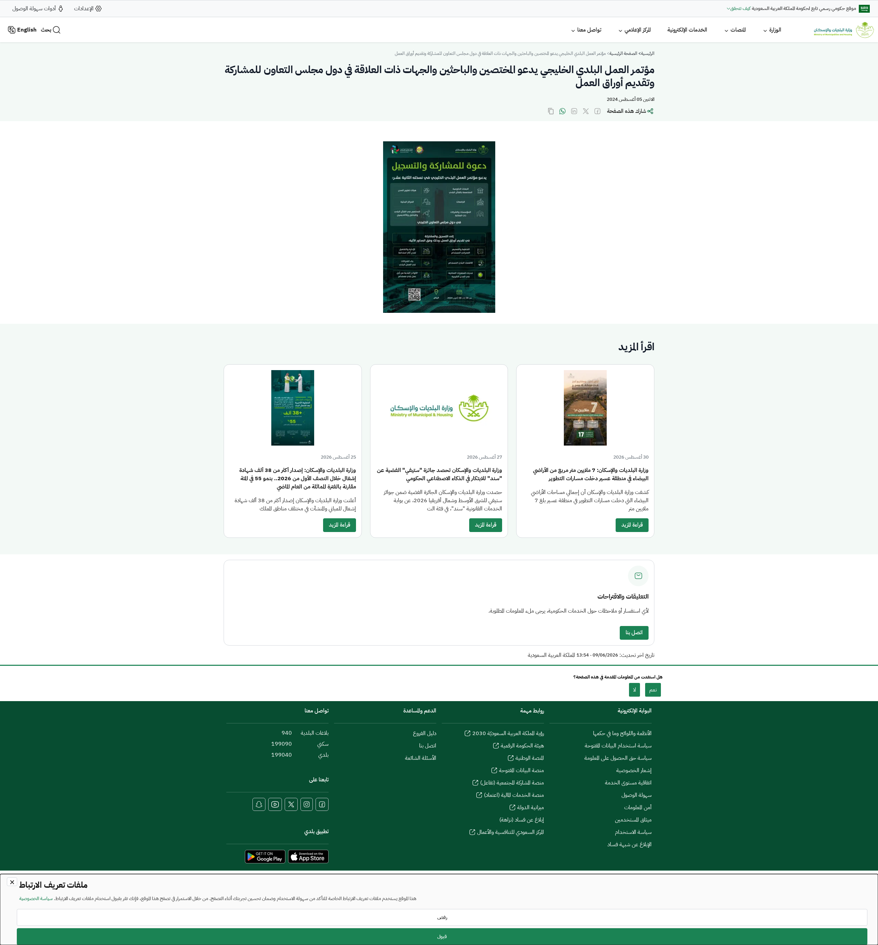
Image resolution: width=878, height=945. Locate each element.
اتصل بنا (634, 632)
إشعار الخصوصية (634, 770)
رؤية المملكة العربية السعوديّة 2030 (508, 733)
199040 (281, 755)
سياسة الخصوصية (36, 898)
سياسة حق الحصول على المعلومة (618, 758)
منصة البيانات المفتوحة (521, 770)
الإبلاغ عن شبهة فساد (629, 844)
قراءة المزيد (632, 525)
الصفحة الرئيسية (623, 53)
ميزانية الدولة (530, 807)
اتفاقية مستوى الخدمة (628, 783)
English (27, 30)
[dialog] (439, 909)
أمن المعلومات (638, 807)
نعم (653, 690)
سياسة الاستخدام (633, 832)
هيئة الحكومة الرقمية (522, 746)
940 (287, 733)
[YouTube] (275, 804)
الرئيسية (647, 53)
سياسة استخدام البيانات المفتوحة (618, 746)
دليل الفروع (424, 733)
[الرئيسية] (844, 30)
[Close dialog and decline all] (12, 881)
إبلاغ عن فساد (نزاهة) (521, 820)
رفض (442, 917)
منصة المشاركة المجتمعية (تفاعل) (512, 783)
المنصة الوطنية (529, 758)
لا (634, 690)
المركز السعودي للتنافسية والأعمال (510, 832)
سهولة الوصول (636, 795)
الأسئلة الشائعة (420, 758)
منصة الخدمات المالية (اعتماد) (514, 795)
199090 (281, 744)
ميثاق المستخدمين (633, 820)
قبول (442, 936)
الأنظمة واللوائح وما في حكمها (622, 733)
